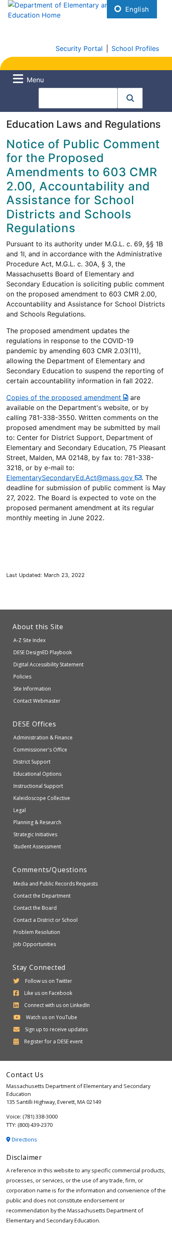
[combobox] (78, 98)
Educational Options (37, 773)
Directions (23, 1139)
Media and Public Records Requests (55, 883)
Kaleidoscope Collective (41, 798)
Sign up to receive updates (56, 1029)
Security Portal (79, 48)
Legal (19, 810)
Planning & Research (37, 822)
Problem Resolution (36, 932)
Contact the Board (35, 907)
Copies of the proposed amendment (64, 397)
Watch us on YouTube (51, 1017)
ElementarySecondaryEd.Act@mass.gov (70, 477)
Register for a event (53, 1041)
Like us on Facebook (48, 993)
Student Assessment (37, 846)
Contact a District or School (45, 920)
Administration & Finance (43, 737)
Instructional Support (38, 786)
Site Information (32, 688)
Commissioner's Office (40, 749)
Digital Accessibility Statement (48, 664)
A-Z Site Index (29, 640)
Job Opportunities (34, 944)
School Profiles (135, 48)
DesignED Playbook (42, 652)
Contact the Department (42, 895)
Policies (22, 676)
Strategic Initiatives (35, 834)
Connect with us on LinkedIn (57, 1005)
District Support (32, 761)
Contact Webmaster (37, 700)
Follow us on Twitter (48, 980)
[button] (130, 98)
